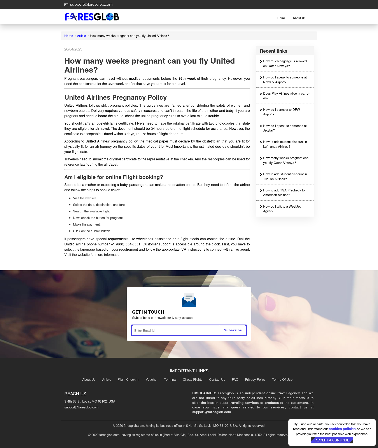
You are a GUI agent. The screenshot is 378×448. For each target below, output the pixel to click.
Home (281, 18)
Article (81, 35)
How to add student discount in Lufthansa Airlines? (285, 143)
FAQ (235, 379)
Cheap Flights (193, 379)
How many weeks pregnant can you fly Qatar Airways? (285, 160)
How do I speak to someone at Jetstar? (285, 127)
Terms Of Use (282, 379)
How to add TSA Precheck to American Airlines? (284, 192)
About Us (299, 18)
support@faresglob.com (91, 4)
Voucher (152, 379)
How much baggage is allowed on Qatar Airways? (285, 63)
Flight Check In (128, 379)
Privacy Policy (255, 379)
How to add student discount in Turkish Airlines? (285, 176)
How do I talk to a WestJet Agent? (282, 208)
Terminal (170, 379)
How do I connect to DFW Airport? (281, 111)
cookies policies (342, 428)
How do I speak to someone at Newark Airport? (285, 79)
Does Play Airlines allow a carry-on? (286, 95)
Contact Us (217, 379)
